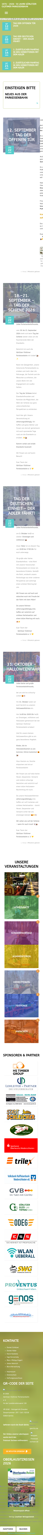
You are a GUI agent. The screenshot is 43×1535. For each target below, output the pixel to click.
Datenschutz (11, 1375)
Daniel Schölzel (13, 1347)
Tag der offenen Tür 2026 (24, 24)
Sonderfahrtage (21, 933)
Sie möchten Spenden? (15, 1451)
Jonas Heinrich (12, 1363)
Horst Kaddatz (12, 1354)
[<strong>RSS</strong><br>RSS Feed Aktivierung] (37, 103)
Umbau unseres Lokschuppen (17, 1434)
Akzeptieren (8, 1529)
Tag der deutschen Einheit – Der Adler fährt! (23, 39)
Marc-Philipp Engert (14, 1360)
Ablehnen (23, 1529)
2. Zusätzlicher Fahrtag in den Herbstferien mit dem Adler (26, 65)
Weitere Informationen (16, 1533)
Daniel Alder (12, 1351)
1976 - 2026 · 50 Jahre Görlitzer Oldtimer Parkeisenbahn (19, 5)
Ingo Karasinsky (13, 1357)
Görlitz (26, 1425)
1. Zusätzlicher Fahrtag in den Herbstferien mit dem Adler (26, 52)
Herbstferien (21, 982)
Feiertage (21, 1005)
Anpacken (21, 1031)
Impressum (11, 1372)
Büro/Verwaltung (13, 1367)
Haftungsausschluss (14, 1378)
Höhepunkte (21, 907)
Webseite (21, 1072)
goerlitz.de (34, 1428)
